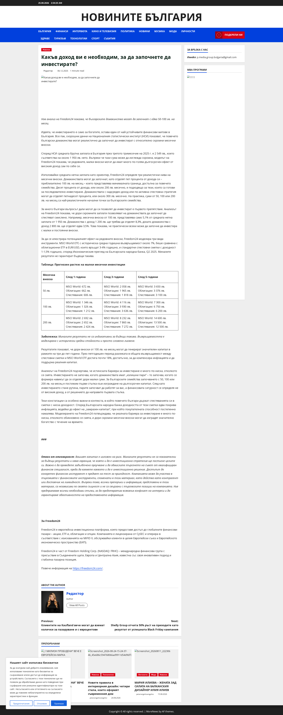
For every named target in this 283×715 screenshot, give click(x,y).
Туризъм (60, 38)
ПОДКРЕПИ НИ (233, 34)
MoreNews (152, 711)
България (44, 31)
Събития (109, 38)
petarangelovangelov (98, 698)
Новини (144, 31)
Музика (159, 31)
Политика (128, 31)
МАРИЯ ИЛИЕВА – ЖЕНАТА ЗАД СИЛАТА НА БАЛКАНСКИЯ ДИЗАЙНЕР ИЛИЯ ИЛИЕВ (155, 686)
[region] (38, 683)
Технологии (78, 38)
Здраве (45, 38)
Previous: (73, 625)
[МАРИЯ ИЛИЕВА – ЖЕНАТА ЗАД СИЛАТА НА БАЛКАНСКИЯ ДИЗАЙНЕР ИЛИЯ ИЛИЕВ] (156, 664)
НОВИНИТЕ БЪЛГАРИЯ (141, 17)
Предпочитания (21, 703)
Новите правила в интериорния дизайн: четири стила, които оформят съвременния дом (109, 688)
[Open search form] (212, 35)
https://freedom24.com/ (88, 568)
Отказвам (42, 703)
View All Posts (77, 605)
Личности (188, 31)
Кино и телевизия (104, 31)
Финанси (62, 31)
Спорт (95, 38)
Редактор (48, 70)
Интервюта (80, 31)
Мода (173, 31)
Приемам (59, 703)
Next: (144, 625)
